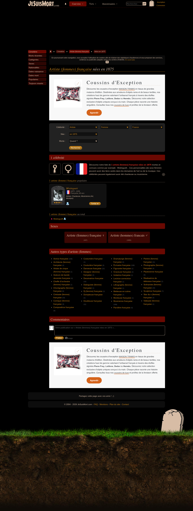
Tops (91, 4)
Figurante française (122, 268)
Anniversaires (108, 4)
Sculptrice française (152, 291)
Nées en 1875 (99, 52)
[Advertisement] (96, 29)
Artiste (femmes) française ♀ (86, 237)
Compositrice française (63, 307)
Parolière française (121, 307)
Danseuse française (92, 268)
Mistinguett (72, 188)
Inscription (161, 2)
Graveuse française (122, 272)
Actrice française (60, 259)
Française (74, 193)
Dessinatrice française (93, 278)
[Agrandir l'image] (77, 83)
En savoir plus (130, 60)
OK (107, 62)
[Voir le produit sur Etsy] (68, 93)
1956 (78, 191)
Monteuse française (122, 298)
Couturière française (93, 265)
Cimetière (76, 4)
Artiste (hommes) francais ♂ (129, 237)
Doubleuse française (93, 301)
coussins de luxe (121, 105)
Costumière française (93, 259)
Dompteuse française (93, 294)
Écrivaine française (121, 265)
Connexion (161, 5)
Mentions (104, 404)
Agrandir (94, 112)
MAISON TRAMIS (127, 89)
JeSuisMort (41, 4)
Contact (125, 404)
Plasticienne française (153, 272)
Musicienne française (122, 301)
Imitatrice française (121, 275)
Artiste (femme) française (79, 52)
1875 (73, 191)
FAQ (96, 404)
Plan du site (115, 404)
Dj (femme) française (93, 291)
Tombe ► (95, 204)
